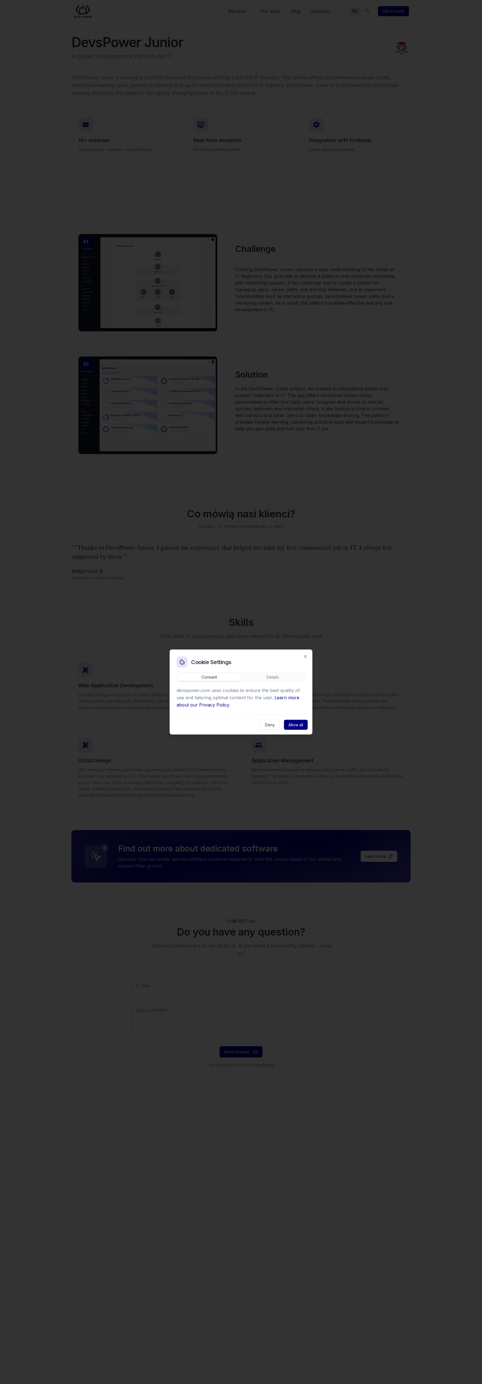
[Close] (305, 656)
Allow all (295, 724)
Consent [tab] (209, 677)
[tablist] (241, 677)
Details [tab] (273, 677)
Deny (270, 724)
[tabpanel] (241, 698)
